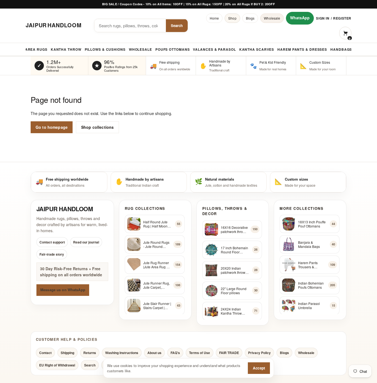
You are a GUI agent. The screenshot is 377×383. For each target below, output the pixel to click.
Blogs (250, 18)
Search (177, 25)
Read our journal (86, 242)
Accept (259, 368)
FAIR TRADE (229, 352)
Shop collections (97, 127)
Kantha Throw (66, 49)
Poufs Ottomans (172, 49)
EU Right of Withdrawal (57, 365)
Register (342, 18)
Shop (232, 18)
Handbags (341, 49)
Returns (89, 352)
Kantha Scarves (256, 49)
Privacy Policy (259, 352)
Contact (45, 352)
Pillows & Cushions (105, 49)
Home (214, 18)
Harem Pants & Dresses (302, 49)
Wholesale (272, 18)
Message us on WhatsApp (62, 290)
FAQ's (175, 352)
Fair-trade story (51, 254)
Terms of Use (199, 352)
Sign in (322, 18)
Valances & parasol (214, 49)
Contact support (52, 242)
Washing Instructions (121, 352)
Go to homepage (52, 127)
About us (154, 352)
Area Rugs (36, 49)
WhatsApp (300, 17)
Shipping (67, 352)
